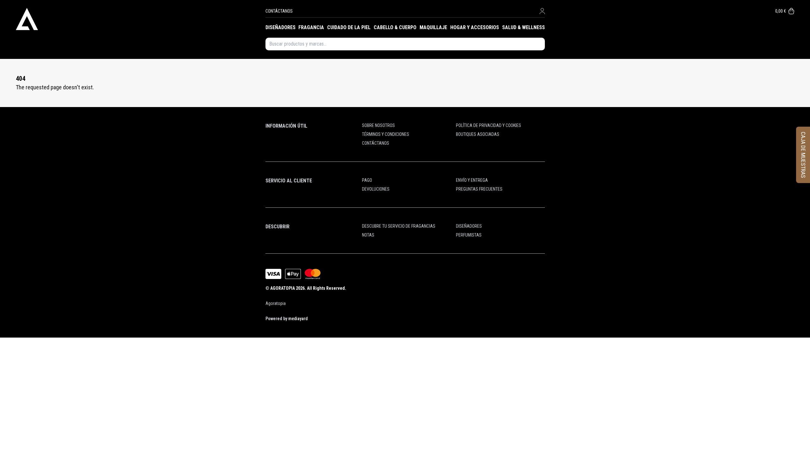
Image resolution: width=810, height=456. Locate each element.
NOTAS (368, 235)
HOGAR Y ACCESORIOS (474, 27)
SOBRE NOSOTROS (378, 125)
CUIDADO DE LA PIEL (349, 27)
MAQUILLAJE (433, 27)
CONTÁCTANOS (279, 11)
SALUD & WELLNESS (523, 27)
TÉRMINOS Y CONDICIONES (385, 134)
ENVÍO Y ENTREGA (472, 180)
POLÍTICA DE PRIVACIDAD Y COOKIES (488, 125)
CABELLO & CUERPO (395, 27)
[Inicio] (140, 19)
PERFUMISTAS (469, 235)
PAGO (367, 180)
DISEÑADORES (280, 27)
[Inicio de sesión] (542, 11)
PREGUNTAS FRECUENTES (479, 189)
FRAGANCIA (311, 27)
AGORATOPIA (282, 288)
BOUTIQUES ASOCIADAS (477, 134)
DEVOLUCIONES (375, 189)
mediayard (298, 318)
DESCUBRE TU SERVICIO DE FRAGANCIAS (398, 226)
